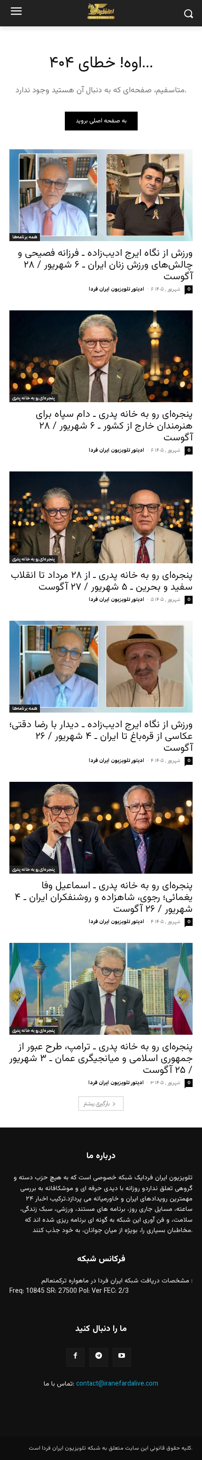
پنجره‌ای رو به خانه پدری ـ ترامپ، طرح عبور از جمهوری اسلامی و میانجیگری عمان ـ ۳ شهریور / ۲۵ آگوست (101, 1058)
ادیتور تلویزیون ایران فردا (116, 289)
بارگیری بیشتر (96, 1103)
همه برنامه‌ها (24, 236)
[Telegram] (98, 1357)
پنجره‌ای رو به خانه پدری (33, 397)
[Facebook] (75, 1357)
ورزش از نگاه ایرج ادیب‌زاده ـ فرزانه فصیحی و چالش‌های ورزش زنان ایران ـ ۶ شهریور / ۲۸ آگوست (105, 264)
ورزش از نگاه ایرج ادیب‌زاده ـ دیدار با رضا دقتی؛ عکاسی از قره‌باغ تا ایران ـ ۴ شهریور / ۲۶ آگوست (101, 736)
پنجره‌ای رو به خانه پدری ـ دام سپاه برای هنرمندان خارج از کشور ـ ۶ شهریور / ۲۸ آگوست (114, 426)
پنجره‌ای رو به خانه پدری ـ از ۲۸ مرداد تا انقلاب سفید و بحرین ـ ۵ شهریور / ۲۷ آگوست (102, 581)
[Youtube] (122, 1357)
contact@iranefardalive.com (117, 1384)
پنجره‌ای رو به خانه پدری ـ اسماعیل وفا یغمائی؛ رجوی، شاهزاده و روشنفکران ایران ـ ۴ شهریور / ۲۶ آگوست (104, 897)
